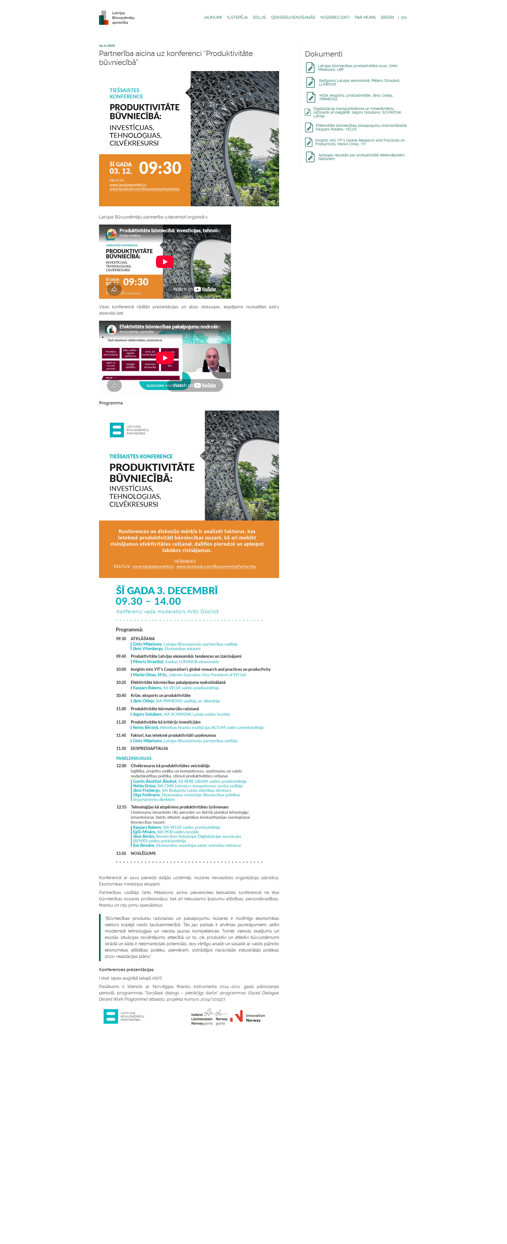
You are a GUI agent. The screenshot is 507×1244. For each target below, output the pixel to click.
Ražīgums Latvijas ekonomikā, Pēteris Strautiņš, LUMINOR (359, 82)
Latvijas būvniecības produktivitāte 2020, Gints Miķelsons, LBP (358, 68)
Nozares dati (335, 17)
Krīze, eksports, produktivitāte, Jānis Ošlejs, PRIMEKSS (356, 97)
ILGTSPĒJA (237, 17)
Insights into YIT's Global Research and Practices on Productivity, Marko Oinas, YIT (360, 142)
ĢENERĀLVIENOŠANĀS (293, 17)
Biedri (387, 17)
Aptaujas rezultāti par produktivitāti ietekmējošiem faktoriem (361, 157)
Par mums (365, 17)
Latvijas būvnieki (119, 18)
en (404, 18)
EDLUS (259, 17)
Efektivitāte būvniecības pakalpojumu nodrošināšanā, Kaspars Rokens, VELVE (361, 127)
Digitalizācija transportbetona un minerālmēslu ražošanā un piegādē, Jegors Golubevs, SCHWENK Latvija (357, 112)
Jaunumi (213, 17)
